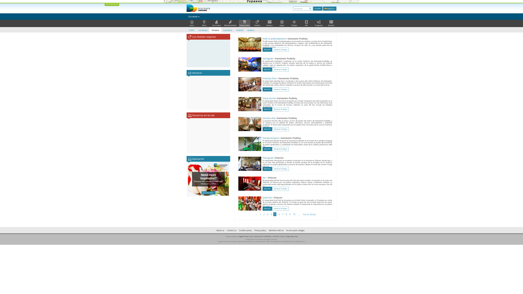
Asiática (250, 30)
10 (294, 214)
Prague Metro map (292, 236)
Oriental (239, 30)
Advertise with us (276, 230)
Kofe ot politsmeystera (274, 38)
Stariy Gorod (269, 98)
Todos (191, 30)
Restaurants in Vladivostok (262, 236)
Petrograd (268, 157)
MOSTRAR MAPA (112, 4)
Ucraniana (203, 30)
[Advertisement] (208, 93)
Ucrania (193, 16)
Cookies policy (245, 230)
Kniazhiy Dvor (270, 78)
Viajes (282, 25)
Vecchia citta (269, 118)
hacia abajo (309, 214)
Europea (215, 30)
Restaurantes (245, 25)
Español (330, 8)
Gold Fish (267, 197)
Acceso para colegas (295, 230)
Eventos (270, 25)
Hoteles (257, 25)
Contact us (231, 230)
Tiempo (294, 25)
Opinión (331, 25)
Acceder (318, 8)
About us (220, 230)
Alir (264, 177)
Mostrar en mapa (280, 49)
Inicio (192, 25)
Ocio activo (216, 25)
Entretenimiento (230, 25)
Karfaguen (268, 58)
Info (306, 25)
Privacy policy (260, 230)
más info (267, 49)
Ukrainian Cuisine (279, 236)
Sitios (204, 25)
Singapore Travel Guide (245, 236)
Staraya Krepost (271, 138)
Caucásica (227, 30)
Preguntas (319, 25)
